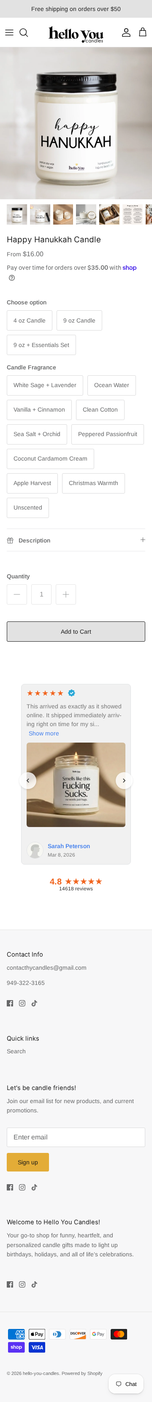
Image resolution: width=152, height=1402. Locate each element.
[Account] (124, 32)
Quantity (18, 576)
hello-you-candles (41, 1373)
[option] (76, 123)
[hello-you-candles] (76, 32)
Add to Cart (76, 631)
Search (16, 1051)
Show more (44, 733)
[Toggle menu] (9, 32)
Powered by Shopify (82, 1373)
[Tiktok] (34, 1003)
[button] (27, 780)
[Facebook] (10, 1003)
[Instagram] (22, 1003)
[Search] (28, 32)
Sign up (28, 1162)
